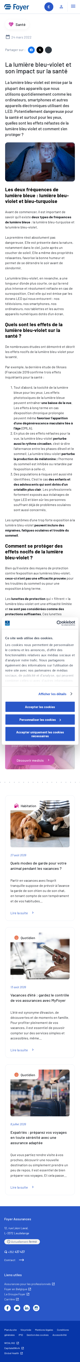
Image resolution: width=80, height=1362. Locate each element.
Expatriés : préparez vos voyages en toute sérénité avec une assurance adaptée (38, 1137)
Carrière (9, 1299)
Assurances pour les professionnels (27, 1284)
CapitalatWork (12, 1347)
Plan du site (10, 1329)
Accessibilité (59, 1334)
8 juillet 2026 (18, 1124)
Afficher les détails (52, 694)
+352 (16, 1252)
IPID (21, 1334)
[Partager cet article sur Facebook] (31, 50)
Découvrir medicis (30, 760)
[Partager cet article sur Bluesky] (48, 50)
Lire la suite (24, 913)
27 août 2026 (18, 855)
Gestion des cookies (38, 1334)
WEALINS (9, 1342)
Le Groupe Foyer (14, 1294)
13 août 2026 (18, 987)
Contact (10, 1260)
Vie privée (25, 1329)
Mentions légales (44, 1329)
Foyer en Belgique (15, 1289)
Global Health (11, 1353)
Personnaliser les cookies (37, 719)
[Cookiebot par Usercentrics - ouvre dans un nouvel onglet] (57, 623)
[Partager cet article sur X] (39, 50)
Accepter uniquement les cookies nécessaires (40, 734)
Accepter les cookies (40, 707)
